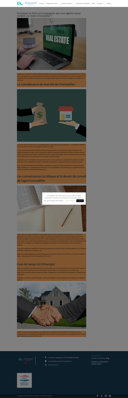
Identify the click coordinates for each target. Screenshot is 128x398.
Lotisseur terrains (66, 3)
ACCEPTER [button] (80, 200)
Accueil (41, 3)
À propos (99, 3)
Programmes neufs (51, 3)
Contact (108, 3)
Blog (93, 3)
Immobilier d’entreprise (83, 3)
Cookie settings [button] (69, 200)
